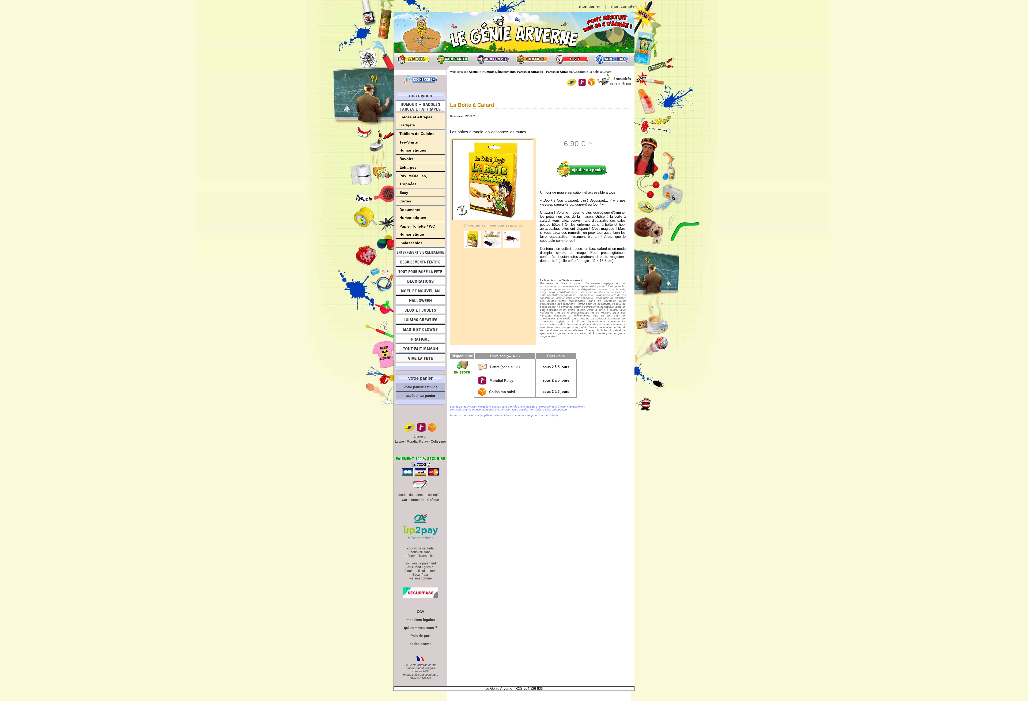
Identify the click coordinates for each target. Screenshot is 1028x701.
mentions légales (420, 620)
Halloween (420, 300)
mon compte (622, 6)
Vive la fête (420, 360)
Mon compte (493, 59)
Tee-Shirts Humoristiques (412, 146)
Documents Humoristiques (412, 214)
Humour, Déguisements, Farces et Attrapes (420, 107)
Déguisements (420, 261)
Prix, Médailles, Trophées (413, 180)
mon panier (589, 6)
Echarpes (408, 167)
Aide (611, 59)
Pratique (420, 339)
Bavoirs (406, 159)
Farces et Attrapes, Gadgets (416, 121)
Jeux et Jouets (420, 310)
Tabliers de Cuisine (416, 133)
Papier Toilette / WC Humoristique (417, 230)
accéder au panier (420, 396)
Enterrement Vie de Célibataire (420, 252)
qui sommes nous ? (420, 628)
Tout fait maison (420, 348)
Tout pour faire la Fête (420, 271)
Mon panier (453, 59)
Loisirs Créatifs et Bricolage (420, 319)
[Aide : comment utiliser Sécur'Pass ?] (420, 596)
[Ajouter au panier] (584, 169)
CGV (572, 59)
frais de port (420, 636)
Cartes (405, 201)
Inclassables (410, 243)
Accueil (413, 59)
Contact (532, 59)
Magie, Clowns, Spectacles (420, 329)
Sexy (403, 192)
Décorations (420, 281)
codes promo (421, 644)
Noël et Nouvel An (420, 290)
